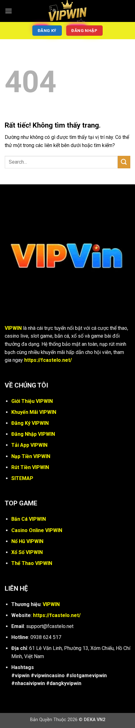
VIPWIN (13, 328)
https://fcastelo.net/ (48, 360)
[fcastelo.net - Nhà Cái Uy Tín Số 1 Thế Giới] (67, 11)
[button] (8, 10)
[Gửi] (124, 162)
